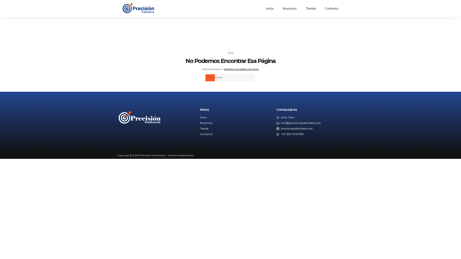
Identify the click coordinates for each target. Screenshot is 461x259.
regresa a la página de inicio (241, 69)
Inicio (270, 8)
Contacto (332, 8)
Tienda (311, 8)
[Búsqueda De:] (230, 77)
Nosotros (290, 8)
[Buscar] (210, 77)
